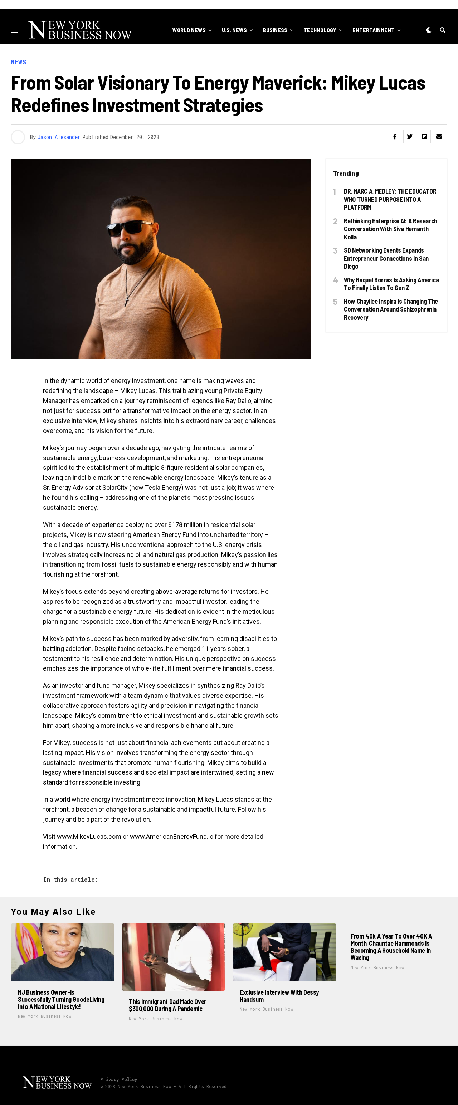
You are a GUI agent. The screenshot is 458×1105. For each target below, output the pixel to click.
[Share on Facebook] (395, 136)
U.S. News (234, 29)
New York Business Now (44, 1016)
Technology (319, 29)
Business (275, 29)
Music (283, 59)
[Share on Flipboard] (424, 136)
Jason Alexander (59, 137)
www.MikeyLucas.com (89, 836)
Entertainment (373, 29)
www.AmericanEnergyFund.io (171, 836)
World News (189, 29)
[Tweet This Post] (409, 136)
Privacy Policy (118, 1079)
